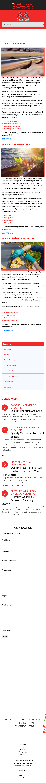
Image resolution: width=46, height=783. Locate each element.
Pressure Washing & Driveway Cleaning (23, 492)
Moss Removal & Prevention (21, 463)
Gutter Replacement (11, 376)
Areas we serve (31, 723)
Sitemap (28, 765)
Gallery (7, 720)
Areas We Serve (19, 765)
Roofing (6, 354)
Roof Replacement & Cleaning (23, 406)
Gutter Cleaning (9, 360)
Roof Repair (8, 387)
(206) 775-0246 (23, 7)
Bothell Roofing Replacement (19, 723)
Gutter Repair (8, 371)
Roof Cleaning (8, 349)
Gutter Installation (10, 365)
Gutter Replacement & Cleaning (25, 428)
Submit (4, 636)
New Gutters (8, 382)
